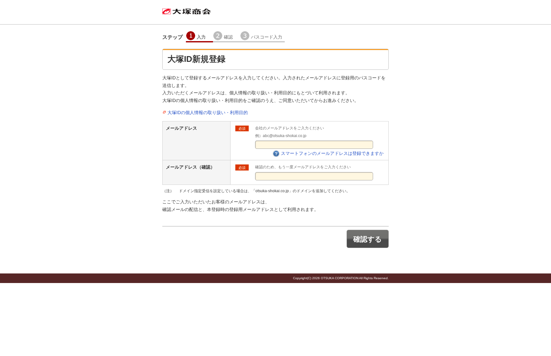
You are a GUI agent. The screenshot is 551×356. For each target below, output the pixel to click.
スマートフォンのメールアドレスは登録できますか (332, 153)
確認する (367, 239)
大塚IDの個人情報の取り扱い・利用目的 (207, 112)
